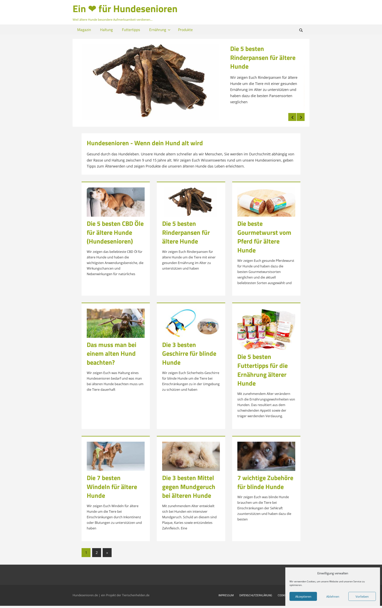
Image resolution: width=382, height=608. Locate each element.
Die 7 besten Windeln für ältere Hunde (112, 485)
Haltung (106, 29)
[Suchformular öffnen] (301, 30)
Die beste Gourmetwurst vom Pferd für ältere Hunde (264, 235)
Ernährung (157, 29)
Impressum (226, 594)
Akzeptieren (303, 596)
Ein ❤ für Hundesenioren (125, 8)
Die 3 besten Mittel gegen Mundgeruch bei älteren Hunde (188, 485)
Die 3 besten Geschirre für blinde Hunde (189, 352)
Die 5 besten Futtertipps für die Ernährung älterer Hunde (262, 368)
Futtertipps (131, 29)
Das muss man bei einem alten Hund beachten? (111, 352)
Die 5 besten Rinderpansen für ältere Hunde (262, 57)
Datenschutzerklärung (255, 594)
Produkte (185, 29)
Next (301, 116)
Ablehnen (332, 596)
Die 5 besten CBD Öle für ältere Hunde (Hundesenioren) (115, 231)
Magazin (84, 29)
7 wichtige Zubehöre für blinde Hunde (265, 480)
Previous (292, 116)
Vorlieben (362, 596)
